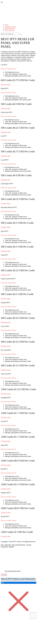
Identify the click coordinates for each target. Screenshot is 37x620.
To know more (5, 84)
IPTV (7, 25)
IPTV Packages (10, 28)
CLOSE (4, 575)
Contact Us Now (10, 27)
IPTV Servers (9, 30)
